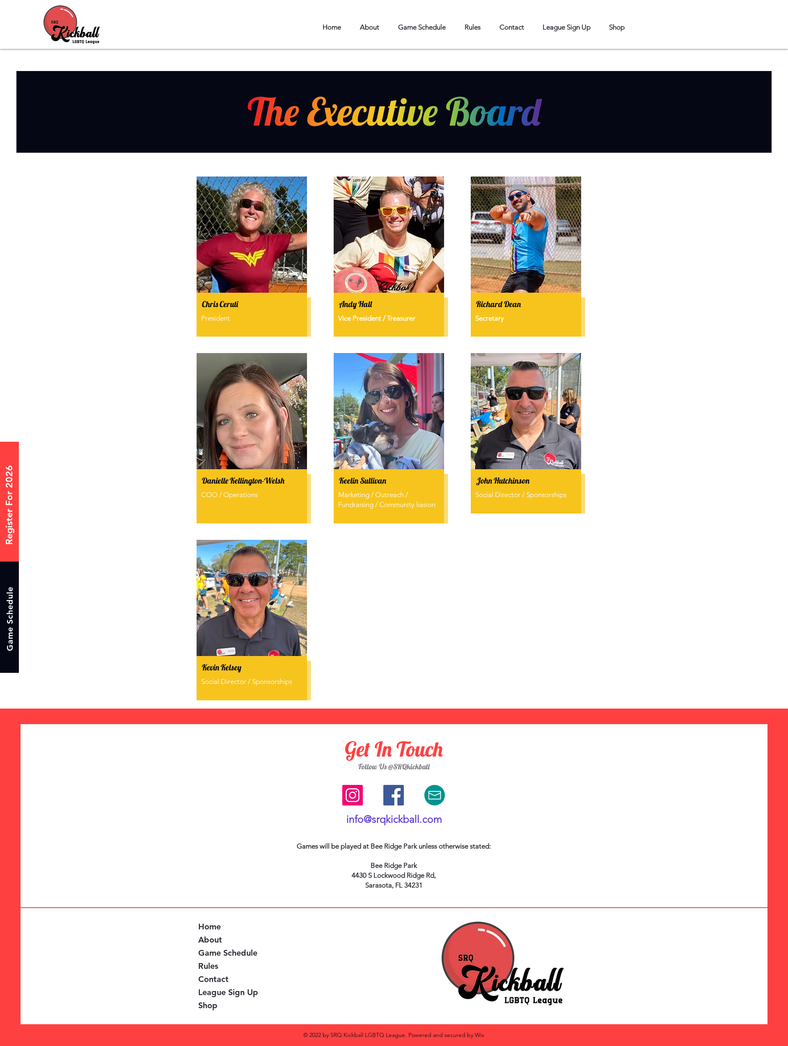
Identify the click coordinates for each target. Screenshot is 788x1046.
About (210, 940)
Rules (208, 966)
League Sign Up (228, 992)
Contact (213, 979)
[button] (369, 27)
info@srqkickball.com (394, 819)
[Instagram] (352, 795)
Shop (208, 1005)
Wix (479, 1035)
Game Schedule (227, 953)
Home (209, 926)
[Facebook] (393, 795)
